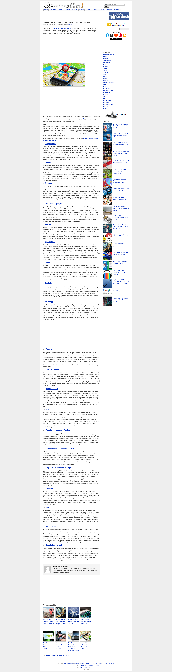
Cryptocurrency (107, 60)
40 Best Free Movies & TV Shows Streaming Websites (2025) (120, 125)
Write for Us (117, 9)
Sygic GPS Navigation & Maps (58, 468)
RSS (81, 667)
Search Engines (107, 88)
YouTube (91, 665)
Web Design (106, 102)
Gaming (105, 68)
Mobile (68, 9)
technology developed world (62, 28)
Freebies (105, 66)
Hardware (105, 72)
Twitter (86, 665)
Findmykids (51, 349)
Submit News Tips (99, 9)
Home (46, 9)
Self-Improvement (108, 90)
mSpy (48, 409)
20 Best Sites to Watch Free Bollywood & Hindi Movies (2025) (121, 153)
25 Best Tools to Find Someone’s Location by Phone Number (119, 244)
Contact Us (89, 9)
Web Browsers (107, 100)
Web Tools (61, 9)
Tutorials (105, 96)
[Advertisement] (75, 16)
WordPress (106, 108)
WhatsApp (49, 302)
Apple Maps (51, 526)
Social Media (106, 92)
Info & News (106, 78)
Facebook (81, 665)
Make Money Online (108, 82)
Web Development (108, 104)
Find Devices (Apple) (53, 204)
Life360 (48, 162)
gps (47, 655)
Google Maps (50, 144)
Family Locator (52, 389)
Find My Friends (52, 370)
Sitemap (85, 667)
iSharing (49, 488)
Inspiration (105, 80)
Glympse (48, 183)
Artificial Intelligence (108, 54)
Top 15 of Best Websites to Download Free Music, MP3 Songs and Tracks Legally (121, 281)
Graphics (105, 70)
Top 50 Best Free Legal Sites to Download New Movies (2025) (121, 135)
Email (104, 64)
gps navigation (52, 655)
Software (105, 94)
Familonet (49, 262)
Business (105, 58)
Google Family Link (54, 545)
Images (105, 76)
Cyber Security (107, 62)
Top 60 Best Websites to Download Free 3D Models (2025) (120, 217)
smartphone (66, 655)
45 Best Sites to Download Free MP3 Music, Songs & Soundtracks (120, 226)
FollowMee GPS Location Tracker (60, 449)
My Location (50, 242)
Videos (104, 98)
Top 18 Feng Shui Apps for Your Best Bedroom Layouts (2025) (121, 208)
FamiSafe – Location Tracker (58, 430)
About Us (74, 9)
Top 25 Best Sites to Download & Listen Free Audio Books (120, 272)
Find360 (48, 224)
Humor (104, 74)
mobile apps (81, 118)
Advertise (109, 9)
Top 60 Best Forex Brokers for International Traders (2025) (120, 299)
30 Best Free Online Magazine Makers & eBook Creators (120, 199)
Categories (53, 9)
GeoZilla (48, 283)
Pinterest (97, 665)
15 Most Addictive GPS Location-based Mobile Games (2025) (119, 171)
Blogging (105, 56)
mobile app (59, 655)
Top (94, 667)
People (105, 86)
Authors (81, 9)
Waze (48, 507)
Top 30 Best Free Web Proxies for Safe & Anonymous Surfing (119, 180)
